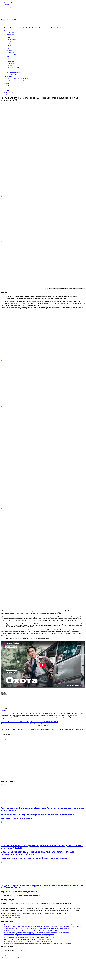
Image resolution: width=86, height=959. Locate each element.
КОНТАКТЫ (8, 2)
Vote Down (4, 694)
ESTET (9, 85)
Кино (9, 45)
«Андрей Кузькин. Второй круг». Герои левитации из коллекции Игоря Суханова (30, 937)
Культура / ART (9, 36)
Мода (6, 60)
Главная (6, 90)
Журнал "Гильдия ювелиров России (18, 80)
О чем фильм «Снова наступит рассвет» (21, 896)
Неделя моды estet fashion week (17, 78)
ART (8, 38)
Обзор (9, 71)
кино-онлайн (9, 691)
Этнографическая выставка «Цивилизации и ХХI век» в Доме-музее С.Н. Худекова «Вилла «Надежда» (36, 932)
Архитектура (11, 40)
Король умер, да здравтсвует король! (20, 892)
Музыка (9, 43)
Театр (9, 41)
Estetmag (3, 710)
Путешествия (11, 54)
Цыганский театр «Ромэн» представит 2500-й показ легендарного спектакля (29, 934)
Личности (10, 34)
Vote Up (3, 692)
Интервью (10, 32)
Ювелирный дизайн (13, 67)
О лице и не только (13, 73)
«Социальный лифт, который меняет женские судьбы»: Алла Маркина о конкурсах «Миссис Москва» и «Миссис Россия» (43, 926)
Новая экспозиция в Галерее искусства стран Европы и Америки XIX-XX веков (29, 936)
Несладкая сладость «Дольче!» (16, 818)
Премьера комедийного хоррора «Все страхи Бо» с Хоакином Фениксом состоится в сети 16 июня (32, 724)
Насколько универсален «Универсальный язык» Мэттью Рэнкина (34, 858)
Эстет (6, 30)
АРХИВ (6, 6)
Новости (6, 82)
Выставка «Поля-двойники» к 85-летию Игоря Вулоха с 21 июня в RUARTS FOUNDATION (29, 722)
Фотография (11, 47)
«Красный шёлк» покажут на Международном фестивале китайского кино (38, 814)
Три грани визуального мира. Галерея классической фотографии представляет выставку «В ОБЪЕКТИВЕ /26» (39, 925)
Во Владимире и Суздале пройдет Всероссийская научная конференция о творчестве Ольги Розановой (37, 943)
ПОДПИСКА (8, 8)
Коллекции (10, 63)
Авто (8, 56)
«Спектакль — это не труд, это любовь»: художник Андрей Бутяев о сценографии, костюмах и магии (36, 928)
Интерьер (10, 52)
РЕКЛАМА (7, 4)
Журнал (6, 84)
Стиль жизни (8, 51)
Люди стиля (11, 62)
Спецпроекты (8, 76)
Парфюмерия (11, 74)
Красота (6, 69)
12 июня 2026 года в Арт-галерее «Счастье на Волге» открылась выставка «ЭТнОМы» (31, 930)
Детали (9, 65)
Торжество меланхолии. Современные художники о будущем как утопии (27, 939)
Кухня (9, 58)
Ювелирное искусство (14, 49)
